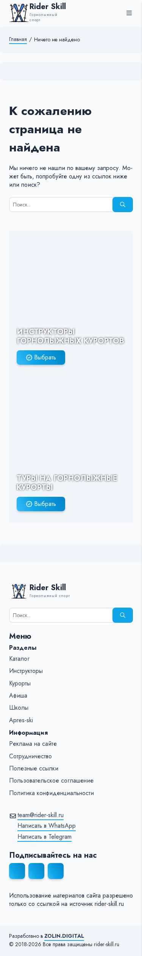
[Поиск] (122, 204)
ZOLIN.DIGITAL (64, 936)
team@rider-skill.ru (40, 815)
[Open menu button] (129, 13)
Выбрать (45, 357)
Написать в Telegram (44, 837)
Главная (18, 39)
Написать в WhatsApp (46, 826)
